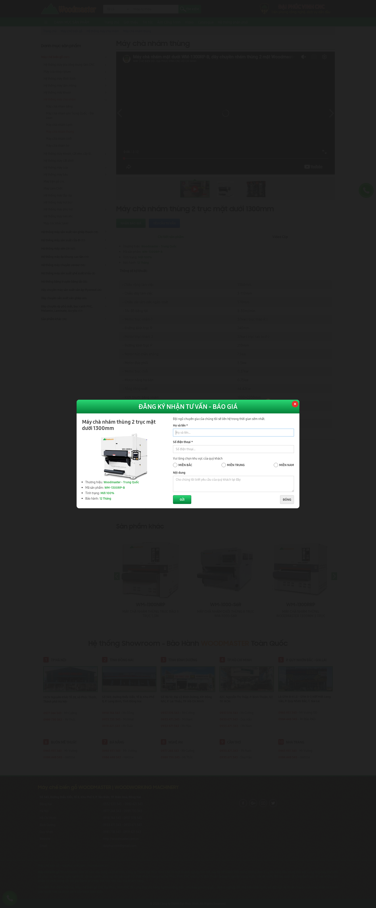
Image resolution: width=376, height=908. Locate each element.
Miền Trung (236, 465)
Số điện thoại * (183, 442)
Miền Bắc (185, 465)
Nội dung (179, 472)
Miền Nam (286, 465)
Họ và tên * (180, 425)
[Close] (294, 404)
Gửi (182, 499)
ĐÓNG (287, 499)
